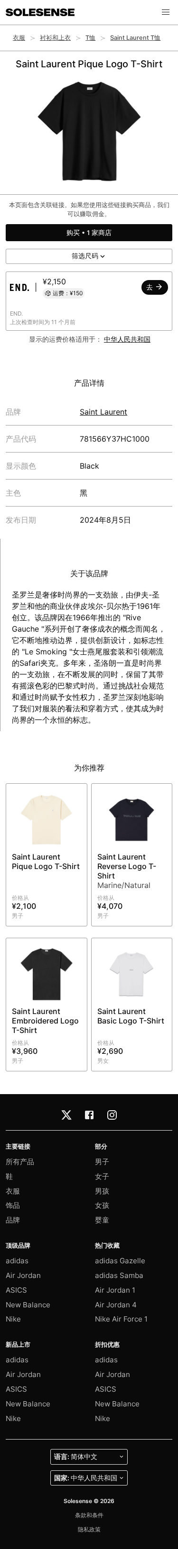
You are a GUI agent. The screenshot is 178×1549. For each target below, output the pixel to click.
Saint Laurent (103, 412)
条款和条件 (89, 1515)
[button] (165, 12)
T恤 (90, 37)
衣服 (19, 37)
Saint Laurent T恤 (135, 37)
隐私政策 (89, 1529)
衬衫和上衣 (55, 37)
